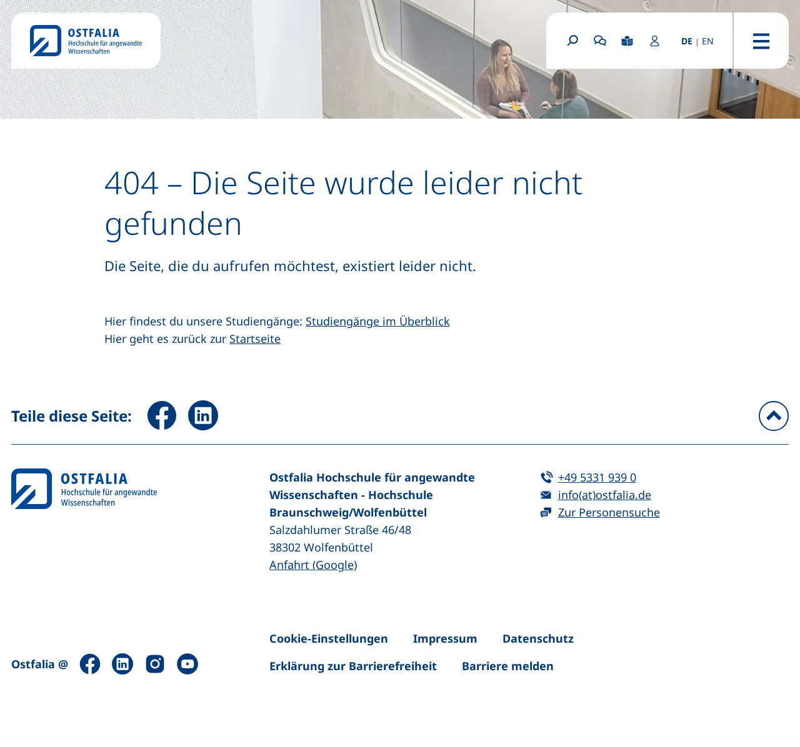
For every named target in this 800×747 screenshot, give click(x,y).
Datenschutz (538, 638)
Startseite (255, 338)
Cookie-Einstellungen (328, 638)
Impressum (445, 638)
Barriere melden (508, 665)
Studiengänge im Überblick (378, 321)
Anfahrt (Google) (313, 564)
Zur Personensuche (609, 512)
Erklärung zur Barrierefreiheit (353, 665)
